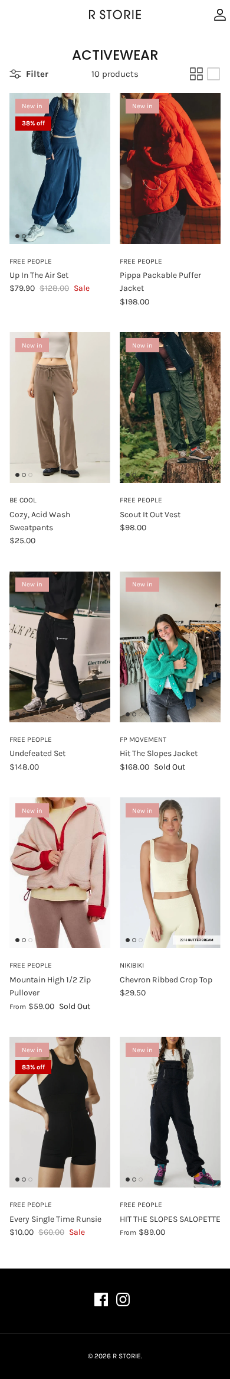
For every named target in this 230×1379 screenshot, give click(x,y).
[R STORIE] (115, 15)
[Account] (217, 15)
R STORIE (127, 1356)
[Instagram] (123, 1299)
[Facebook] (101, 1299)
